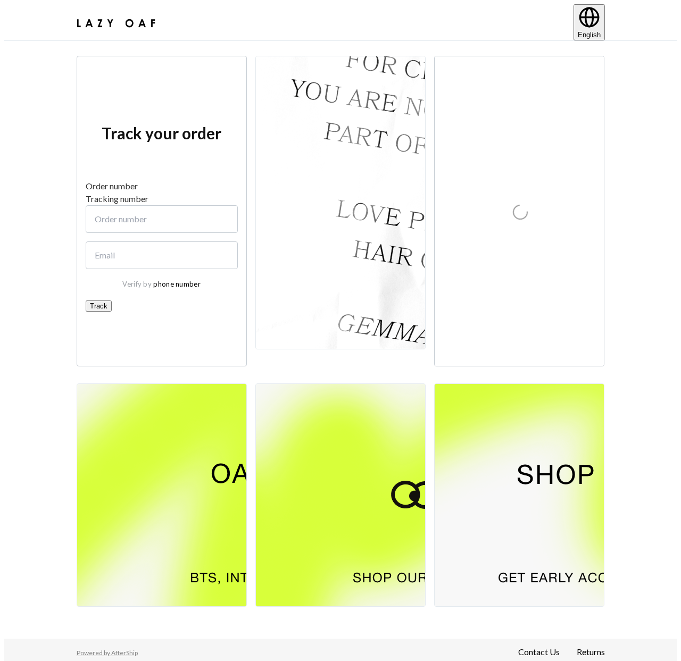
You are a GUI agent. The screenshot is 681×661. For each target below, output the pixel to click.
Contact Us (539, 652)
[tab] (162, 186)
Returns (591, 652)
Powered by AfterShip (107, 653)
